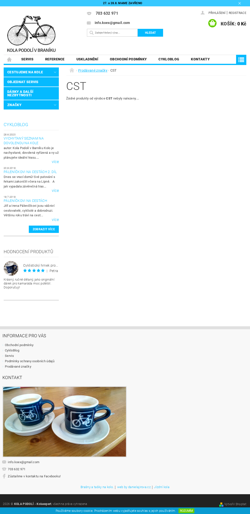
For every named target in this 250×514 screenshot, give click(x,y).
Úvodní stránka (9, 59)
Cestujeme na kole (25, 72)
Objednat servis (23, 82)
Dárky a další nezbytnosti (20, 93)
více (55, 162)
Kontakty (200, 59)
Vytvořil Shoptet (235, 504)
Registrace (237, 13)
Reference (55, 59)
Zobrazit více (44, 229)
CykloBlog (168, 59)
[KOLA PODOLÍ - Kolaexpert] (43, 35)
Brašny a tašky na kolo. (97, 487)
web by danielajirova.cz (134, 487)
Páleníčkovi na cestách (25, 201)
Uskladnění (87, 59)
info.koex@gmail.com (23, 462)
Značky (14, 105)
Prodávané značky (18, 366)
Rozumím (186, 511)
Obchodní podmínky (128, 59)
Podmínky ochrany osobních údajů (29, 361)
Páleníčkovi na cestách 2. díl (30, 172)
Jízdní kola (161, 487)
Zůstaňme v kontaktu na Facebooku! (34, 476)
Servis (27, 59)
